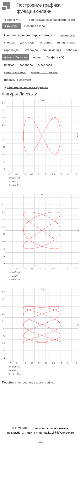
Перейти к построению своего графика (28, 382)
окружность (67, 35)
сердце (37, 57)
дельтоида (27, 42)
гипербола (45, 64)
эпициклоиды (52, 50)
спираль (9, 42)
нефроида (31, 50)
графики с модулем (17, 79)
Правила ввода (34, 26)
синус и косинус (15, 72)
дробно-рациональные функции (26, 87)
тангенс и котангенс (44, 72)
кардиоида (11, 50)
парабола (26, 64)
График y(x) (13, 19)
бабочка (71, 50)
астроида (45, 42)
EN (41, 441)
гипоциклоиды (66, 42)
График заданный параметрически (51, 19)
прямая (9, 64)
